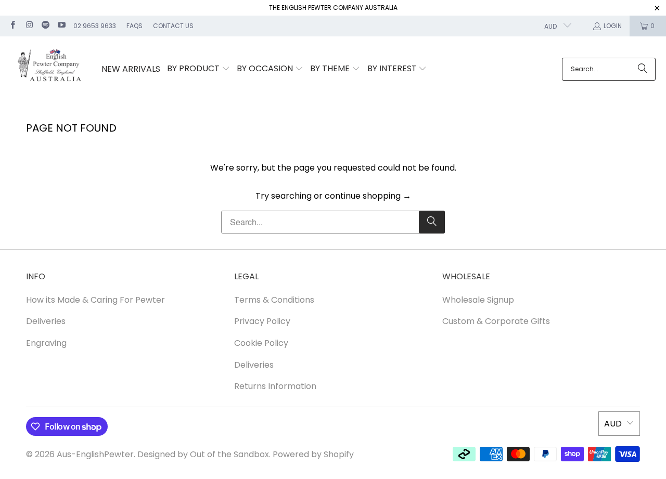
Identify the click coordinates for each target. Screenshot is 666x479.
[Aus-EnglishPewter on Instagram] (28, 25)
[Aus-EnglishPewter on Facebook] (12, 25)
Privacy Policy (262, 321)
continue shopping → (368, 196)
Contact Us (173, 25)
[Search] (643, 69)
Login (613, 25)
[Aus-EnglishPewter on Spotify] (45, 25)
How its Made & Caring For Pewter (95, 300)
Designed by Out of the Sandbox (203, 454)
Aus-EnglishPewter (95, 454)
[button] (198, 69)
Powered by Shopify (313, 454)
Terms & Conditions (274, 300)
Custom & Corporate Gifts (496, 321)
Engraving (46, 343)
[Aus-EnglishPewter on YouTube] (61, 25)
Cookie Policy (261, 343)
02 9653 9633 (94, 25)
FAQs (134, 25)
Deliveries (46, 321)
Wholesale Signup (478, 300)
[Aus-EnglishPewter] (50, 69)
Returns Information (275, 386)
